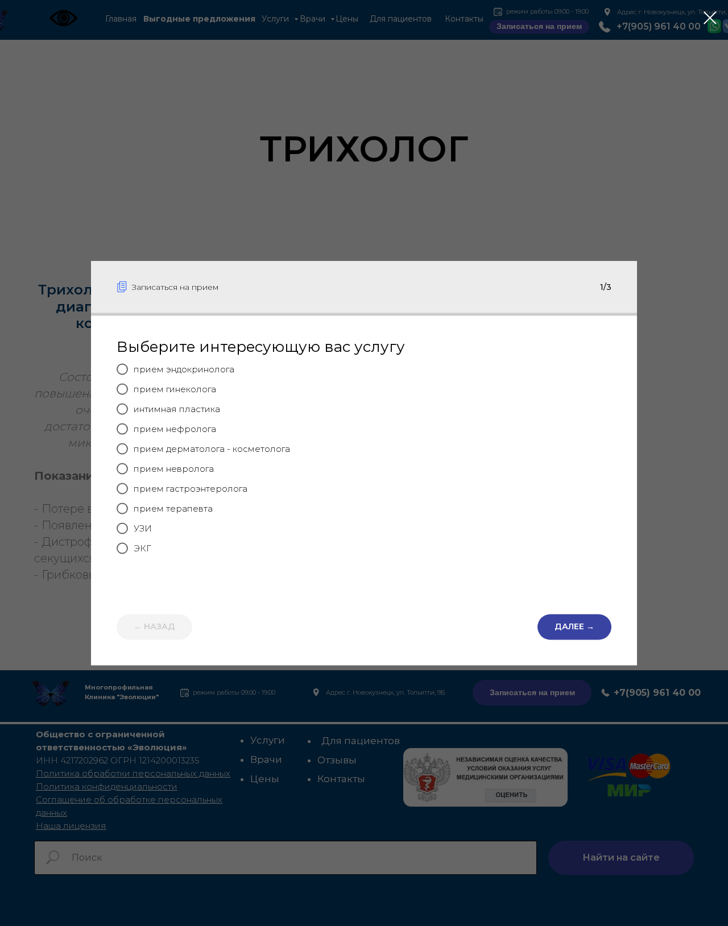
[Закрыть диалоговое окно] (710, 18)
